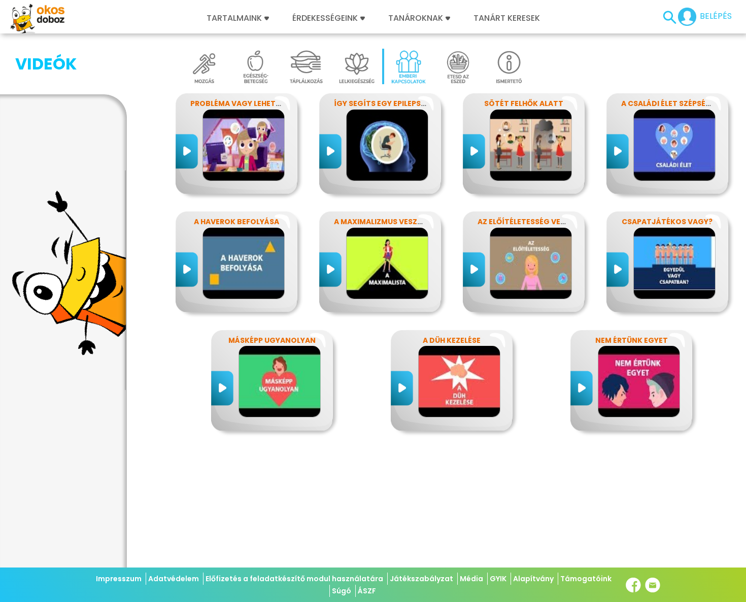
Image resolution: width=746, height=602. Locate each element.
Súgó (341, 591)
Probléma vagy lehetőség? (245, 103)
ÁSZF (367, 591)
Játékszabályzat (421, 579)
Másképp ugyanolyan (272, 340)
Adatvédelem (173, 579)
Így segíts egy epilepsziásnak (393, 103)
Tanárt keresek (506, 18)
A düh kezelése (452, 340)
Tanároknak (415, 18)
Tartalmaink (234, 18)
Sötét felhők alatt (523, 103)
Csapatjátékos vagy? (667, 222)
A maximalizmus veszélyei (384, 222)
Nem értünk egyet (631, 340)
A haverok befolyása (236, 222)
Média (471, 579)
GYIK (498, 579)
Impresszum (119, 579)
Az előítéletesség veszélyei (533, 222)
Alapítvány (533, 579)
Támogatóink (586, 579)
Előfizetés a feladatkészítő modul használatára (294, 579)
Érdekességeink (326, 18)
